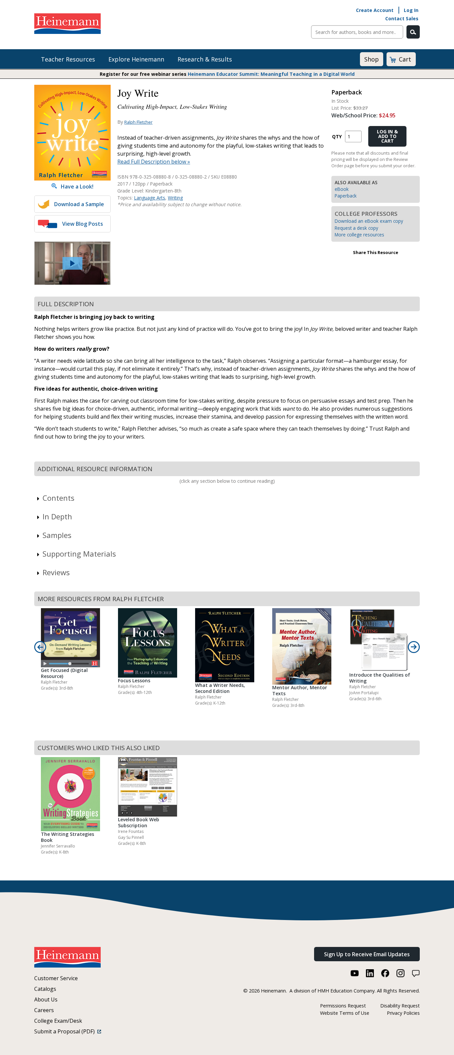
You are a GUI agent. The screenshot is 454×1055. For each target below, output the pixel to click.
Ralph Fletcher (138, 122)
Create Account (375, 10)
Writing (175, 198)
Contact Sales (401, 18)
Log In (411, 10)
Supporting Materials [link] (79, 554)
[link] (72, 263)
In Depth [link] (57, 516)
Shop (371, 59)
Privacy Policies (403, 1013)
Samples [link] (57, 535)
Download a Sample (79, 204)
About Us (45, 999)
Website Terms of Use (344, 1013)
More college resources (359, 234)
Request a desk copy (356, 228)
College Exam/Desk (58, 1020)
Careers (44, 1010)
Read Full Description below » (153, 161)
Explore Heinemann (136, 59)
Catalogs (45, 988)
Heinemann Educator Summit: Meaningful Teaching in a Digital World (271, 74)
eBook (342, 189)
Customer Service (56, 978)
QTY (337, 136)
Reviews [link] (56, 572)
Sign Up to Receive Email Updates (367, 954)
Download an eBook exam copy (369, 221)
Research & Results (204, 59)
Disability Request (400, 1005)
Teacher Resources (68, 59)
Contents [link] (58, 498)
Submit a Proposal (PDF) (65, 1031)
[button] (72, 263)
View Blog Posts (82, 223)
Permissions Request (343, 1005)
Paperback (346, 196)
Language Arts (149, 198)
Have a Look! (75, 186)
